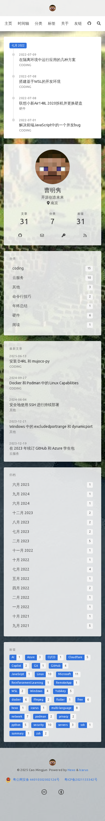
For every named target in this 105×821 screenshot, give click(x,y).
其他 (12, 410)
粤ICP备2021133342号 (80, 779)
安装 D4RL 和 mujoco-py (29, 361)
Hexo (71, 770)
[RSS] (85, 235)
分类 (38, 23)
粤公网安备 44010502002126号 (38, 779)
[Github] (20, 235)
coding (25, 65)
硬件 (22, 108)
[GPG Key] (64, 235)
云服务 (14, 453)
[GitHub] (89, 23)
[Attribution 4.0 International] (61, 792)
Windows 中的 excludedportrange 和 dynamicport (51, 426)
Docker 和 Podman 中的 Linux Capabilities (44, 383)
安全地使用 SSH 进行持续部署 (34, 405)
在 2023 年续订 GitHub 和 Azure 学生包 (42, 448)
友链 (78, 23)
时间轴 (23, 23)
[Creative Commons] (44, 792)
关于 (65, 23)
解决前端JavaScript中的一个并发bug (49, 125)
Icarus (83, 770)
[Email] (42, 235)
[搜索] (98, 23)
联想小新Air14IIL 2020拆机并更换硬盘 (50, 103)
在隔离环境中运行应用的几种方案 (47, 60)
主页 (8, 23)
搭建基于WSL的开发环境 (40, 81)
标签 (51, 23)
